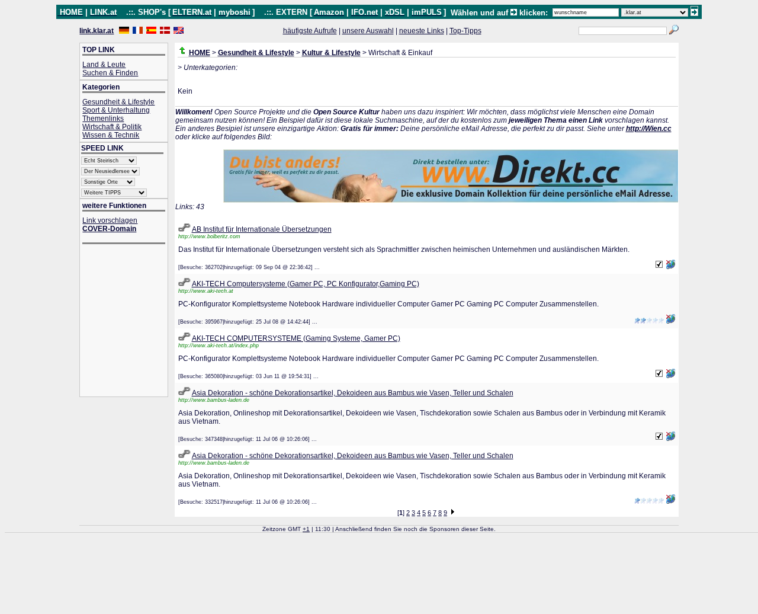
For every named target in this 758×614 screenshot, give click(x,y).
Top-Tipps (465, 31)
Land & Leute (104, 64)
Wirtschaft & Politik (112, 127)
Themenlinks (103, 118)
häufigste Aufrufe (310, 31)
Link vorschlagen (109, 220)
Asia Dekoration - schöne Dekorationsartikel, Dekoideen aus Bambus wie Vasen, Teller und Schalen (352, 393)
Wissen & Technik (110, 135)
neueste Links (421, 31)
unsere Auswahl (368, 31)
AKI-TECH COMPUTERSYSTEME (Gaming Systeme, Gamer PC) (296, 338)
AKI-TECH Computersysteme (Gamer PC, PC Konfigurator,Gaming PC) (305, 284)
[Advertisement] (129, 321)
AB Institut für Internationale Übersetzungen (262, 229)
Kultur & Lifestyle (331, 53)
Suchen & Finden (110, 73)
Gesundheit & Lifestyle (118, 102)
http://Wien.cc (649, 128)
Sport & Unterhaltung (116, 110)
